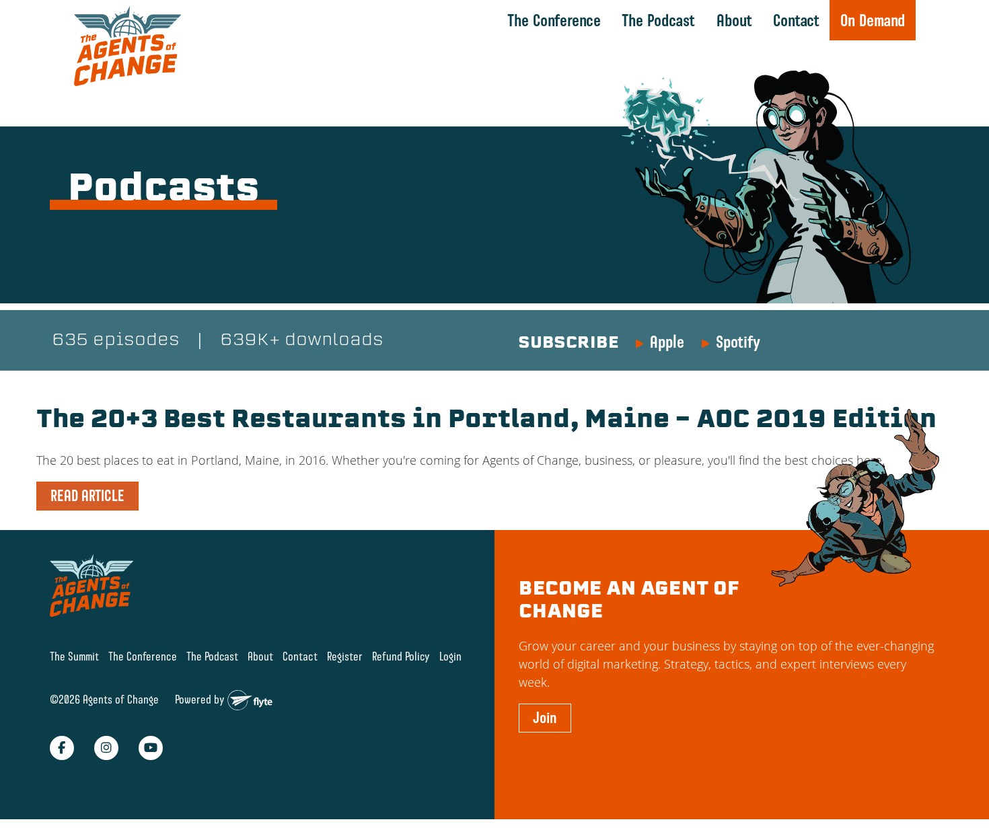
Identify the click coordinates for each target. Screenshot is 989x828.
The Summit (74, 656)
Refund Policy (401, 656)
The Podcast (658, 20)
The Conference (554, 20)
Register (345, 656)
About (734, 20)
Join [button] (545, 717)
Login (450, 656)
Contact (796, 20)
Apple (667, 341)
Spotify (738, 341)
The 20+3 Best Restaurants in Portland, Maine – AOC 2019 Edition (486, 421)
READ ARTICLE (87, 495)
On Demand (872, 20)
